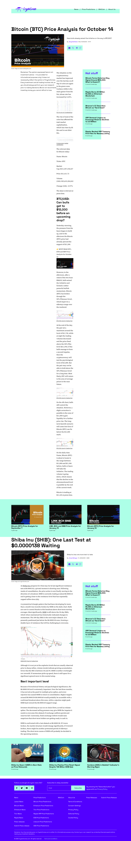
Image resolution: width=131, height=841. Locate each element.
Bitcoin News (19, 806)
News (76, 9)
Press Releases (91, 798)
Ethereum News (20, 810)
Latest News (18, 802)
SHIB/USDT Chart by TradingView (29, 661)
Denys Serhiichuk (73, 41)
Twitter (21, 787)
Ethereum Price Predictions (43, 806)
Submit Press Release (109, 798)
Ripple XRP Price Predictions (44, 814)
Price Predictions (88, 9)
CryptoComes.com (24, 581)
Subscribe (78, 788)
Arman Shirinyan (73, 558)
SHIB (44, 612)
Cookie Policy (73, 818)
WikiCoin (101, 9)
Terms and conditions (50, 838)
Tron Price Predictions (41, 810)
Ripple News (18, 818)
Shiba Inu (26, 586)
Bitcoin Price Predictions (42, 802)
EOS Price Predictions (41, 818)
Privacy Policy (102, 789)
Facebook (16, 787)
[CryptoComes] (26, 9)
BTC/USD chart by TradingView (64, 321)
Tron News (18, 814)
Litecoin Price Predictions (43, 822)
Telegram (31, 787)
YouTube (26, 787)
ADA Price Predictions (41, 826)
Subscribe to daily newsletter (57, 783)
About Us (111, 9)
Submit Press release (21, 826)
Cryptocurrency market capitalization (62, 144)
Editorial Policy (73, 814)
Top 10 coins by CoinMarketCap (64, 112)
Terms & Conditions (75, 802)
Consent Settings (74, 806)
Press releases (19, 822)
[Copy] (80, 48)
